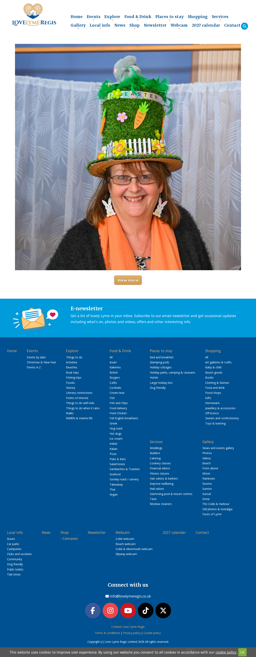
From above (210, 468)
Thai (112, 489)
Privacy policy (132, 633)
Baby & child (213, 367)
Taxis (153, 499)
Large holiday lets (161, 383)
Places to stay (169, 17)
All (111, 357)
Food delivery (118, 408)
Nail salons (157, 489)
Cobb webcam (125, 539)
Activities (71, 362)
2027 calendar (206, 25)
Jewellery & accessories (220, 408)
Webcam (179, 26)
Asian (113, 362)
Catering (155, 458)
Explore (112, 17)
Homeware (212, 403)
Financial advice (160, 468)
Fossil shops (213, 393)
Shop (134, 26)
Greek (113, 423)
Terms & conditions (107, 633)
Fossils (70, 383)
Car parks (13, 544)
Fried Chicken (118, 413)
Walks (70, 413)
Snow (206, 499)
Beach (206, 463)
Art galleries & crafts (218, 362)
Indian (113, 443)
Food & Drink (138, 17)
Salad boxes (117, 464)
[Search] (244, 26)
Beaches (71, 367)
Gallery (78, 26)
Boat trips (72, 372)
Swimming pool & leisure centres (171, 494)
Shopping (198, 17)
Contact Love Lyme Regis (128, 627)
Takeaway (116, 484)
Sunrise (207, 489)
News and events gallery (218, 448)
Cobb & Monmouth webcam (134, 549)
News (120, 25)
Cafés (113, 383)
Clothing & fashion (217, 383)
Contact (232, 25)
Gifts (208, 398)
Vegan (114, 494)
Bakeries (115, 367)
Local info (100, 26)
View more (128, 280)
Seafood (115, 474)
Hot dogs (116, 433)
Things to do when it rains (83, 408)
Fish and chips (119, 403)
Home (77, 16)
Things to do (74, 357)
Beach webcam (126, 544)
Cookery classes (160, 463)
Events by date (36, 357)
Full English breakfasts (124, 418)
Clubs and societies (19, 554)
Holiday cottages (161, 367)
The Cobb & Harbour (215, 504)
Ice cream (116, 438)
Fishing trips (73, 377)
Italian (113, 449)
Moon (206, 473)
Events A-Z (34, 367)
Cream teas (117, 393)
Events (93, 17)
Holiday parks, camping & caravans (172, 372)
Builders (155, 453)
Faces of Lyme (212, 514)
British (114, 372)
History (70, 388)
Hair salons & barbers (164, 478)
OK (242, 652)
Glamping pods (159, 362)
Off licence (212, 413)
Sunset (206, 494)
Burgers (115, 377)
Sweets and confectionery (222, 418)
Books (209, 377)
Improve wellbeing (161, 484)
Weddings (156, 448)
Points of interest (77, 398)
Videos (206, 458)
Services (220, 17)
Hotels (154, 377)
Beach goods (213, 372)
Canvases (70, 538)
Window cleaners (161, 504)
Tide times (14, 574)
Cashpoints (14, 549)
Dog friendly (158, 388)
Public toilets (15, 569)
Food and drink (215, 388)
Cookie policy (152, 633)
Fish (112, 398)
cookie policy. (226, 652)
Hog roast (116, 428)
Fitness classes (159, 473)
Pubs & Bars (118, 459)
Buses (11, 539)
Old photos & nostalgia (217, 509)
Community (14, 559)
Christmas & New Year (41, 362)
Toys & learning (215, 423)
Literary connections (79, 393)
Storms (207, 484)
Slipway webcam (126, 554)
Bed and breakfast (162, 357)
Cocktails (115, 388)
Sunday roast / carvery (124, 479)
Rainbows (208, 478)
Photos (207, 453)
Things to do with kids (80, 403)
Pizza (113, 454)
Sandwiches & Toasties (125, 469)
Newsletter (155, 25)
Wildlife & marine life (79, 418)
